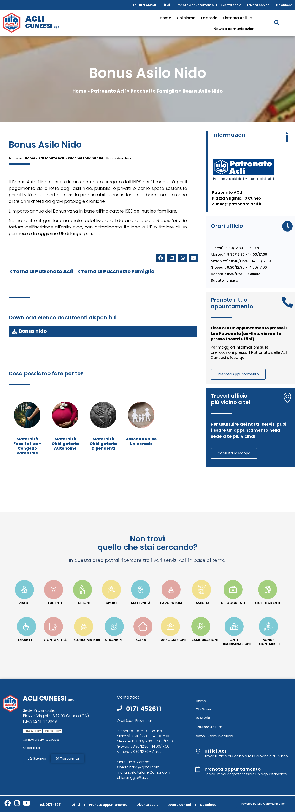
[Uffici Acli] (198, 751)
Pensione (82, 602)
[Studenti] (53, 589)
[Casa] (142, 626)
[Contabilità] (53, 626)
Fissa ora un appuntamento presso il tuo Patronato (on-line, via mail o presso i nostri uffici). (249, 333)
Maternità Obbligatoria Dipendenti (103, 443)
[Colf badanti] (267, 589)
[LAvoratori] (171, 589)
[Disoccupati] (233, 589)
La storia (209, 18)
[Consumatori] (83, 626)
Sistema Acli (235, 18)
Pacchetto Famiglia (154, 91)
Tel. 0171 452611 (144, 5)
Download (284, 5)
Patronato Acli (108, 91)
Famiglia (201, 602)
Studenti (53, 602)
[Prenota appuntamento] (198, 769)
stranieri (113, 639)
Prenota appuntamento (195, 5)
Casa (141, 639)
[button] (160, 258)
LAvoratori (171, 602)
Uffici (166, 5)
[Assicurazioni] (200, 626)
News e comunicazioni (234, 28)
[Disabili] (26, 626)
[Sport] (111, 589)
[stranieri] (114, 626)
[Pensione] (82, 589)
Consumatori (87, 639)
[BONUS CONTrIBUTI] (268, 626)
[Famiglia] (201, 589)
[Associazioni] (170, 626)
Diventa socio (230, 5)
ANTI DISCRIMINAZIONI (236, 641)
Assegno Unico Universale (141, 441)
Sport (111, 602)
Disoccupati (233, 602)
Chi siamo (186, 18)
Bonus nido (33, 331)
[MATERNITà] (140, 589)
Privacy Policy (33, 730)
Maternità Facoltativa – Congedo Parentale (27, 446)
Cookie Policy (53, 730)
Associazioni (173, 639)
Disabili (25, 639)
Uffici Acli (216, 751)
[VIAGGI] (24, 589)
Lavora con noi (258, 5)
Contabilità (55, 639)
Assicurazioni (204, 639)
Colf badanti (267, 602)
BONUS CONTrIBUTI (269, 641)
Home (165, 18)
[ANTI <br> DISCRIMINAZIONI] (234, 626)
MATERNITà (140, 602)
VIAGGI (24, 602)
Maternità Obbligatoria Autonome (65, 443)
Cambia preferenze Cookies (41, 739)
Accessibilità (31, 748)
